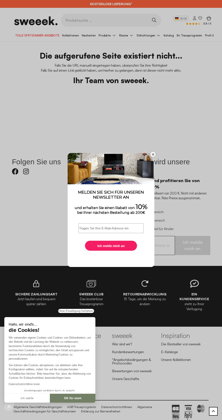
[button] (9, 406)
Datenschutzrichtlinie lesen (24, 384)
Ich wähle (27, 398)
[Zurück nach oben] (213, 411)
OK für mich (73, 398)
